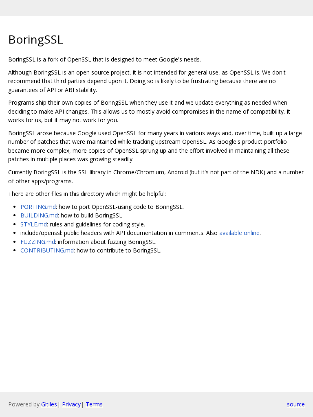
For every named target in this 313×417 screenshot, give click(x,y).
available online (239, 233)
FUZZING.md (37, 242)
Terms (94, 404)
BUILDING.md (39, 215)
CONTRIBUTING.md (47, 250)
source (296, 404)
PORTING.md (38, 207)
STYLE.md (33, 224)
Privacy (71, 404)
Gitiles (49, 404)
